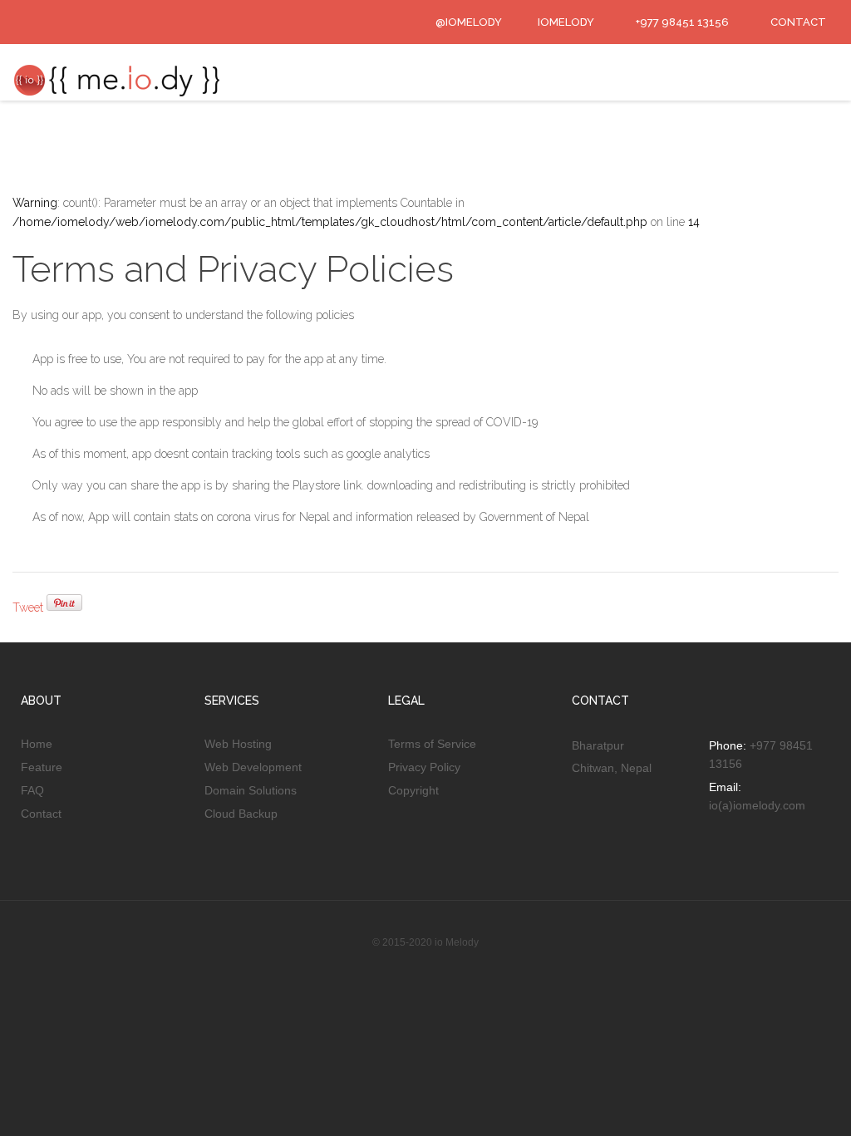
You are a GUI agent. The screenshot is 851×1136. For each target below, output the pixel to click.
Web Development (253, 767)
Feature (41, 767)
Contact (41, 813)
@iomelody (467, 22)
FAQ (32, 790)
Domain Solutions (250, 790)
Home (36, 743)
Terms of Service (432, 743)
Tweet (27, 607)
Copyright (413, 790)
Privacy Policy (424, 767)
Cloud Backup (241, 813)
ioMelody (564, 22)
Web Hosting (238, 743)
